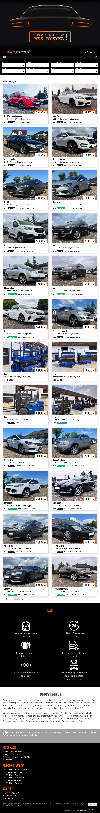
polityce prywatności (16, 805)
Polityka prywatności (12, 751)
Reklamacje (8, 759)
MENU (5, 57)
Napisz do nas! (73, 810)
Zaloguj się (90, 52)
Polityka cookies (10, 754)
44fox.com (94, 810)
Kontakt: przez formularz (14, 798)
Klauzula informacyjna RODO (16, 757)
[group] (50, 24)
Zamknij (92, 804)
